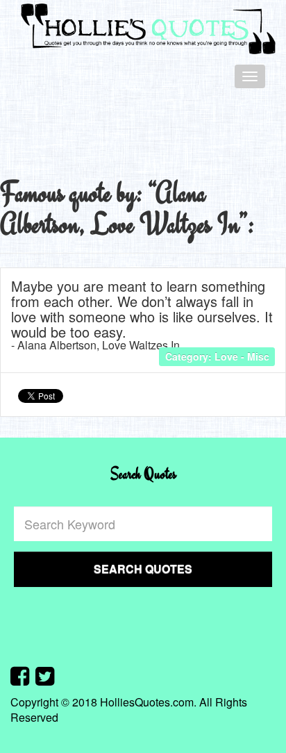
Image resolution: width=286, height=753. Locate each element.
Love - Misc (241, 356)
